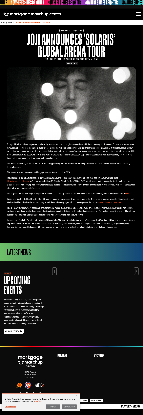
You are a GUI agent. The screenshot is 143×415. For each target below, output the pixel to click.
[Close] (76, 395)
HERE (127, 193)
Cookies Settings (10, 407)
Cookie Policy (38, 401)
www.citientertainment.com (109, 202)
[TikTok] (39, 393)
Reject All (53, 407)
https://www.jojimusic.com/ (18, 181)
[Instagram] (21, 393)
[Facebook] (27, 393)
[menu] (138, 14)
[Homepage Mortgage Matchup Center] (32, 14)
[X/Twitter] (33, 393)
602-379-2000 (30, 378)
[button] (82, 400)
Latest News (98, 356)
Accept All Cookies (69, 407)
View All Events (12, 331)
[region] (41, 402)
